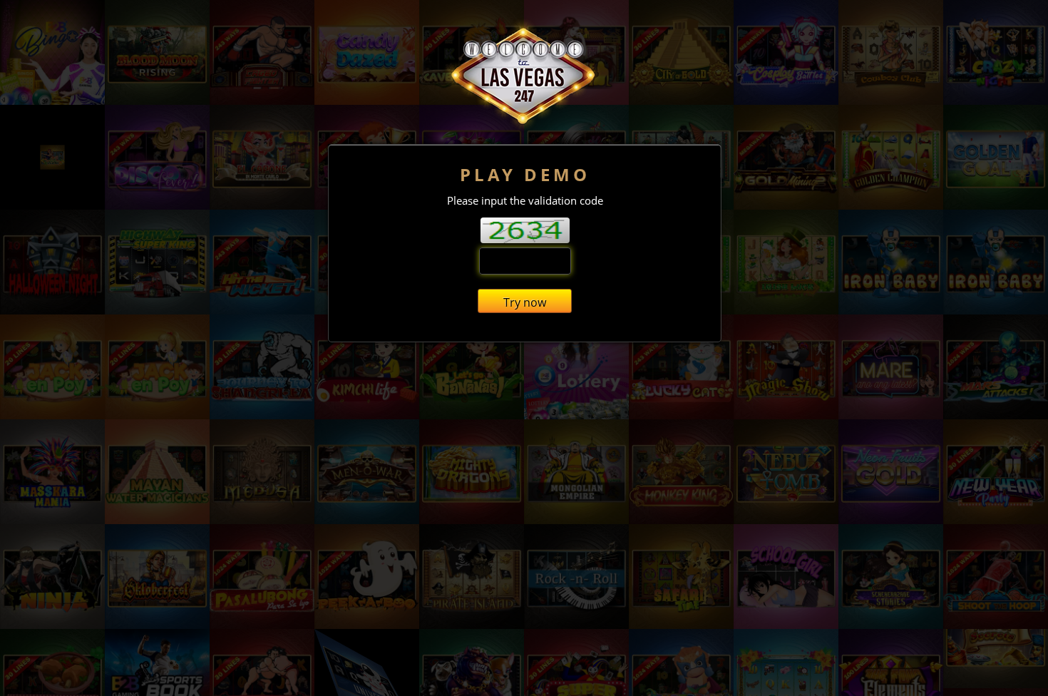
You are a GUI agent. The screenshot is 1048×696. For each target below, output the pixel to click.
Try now (524, 302)
